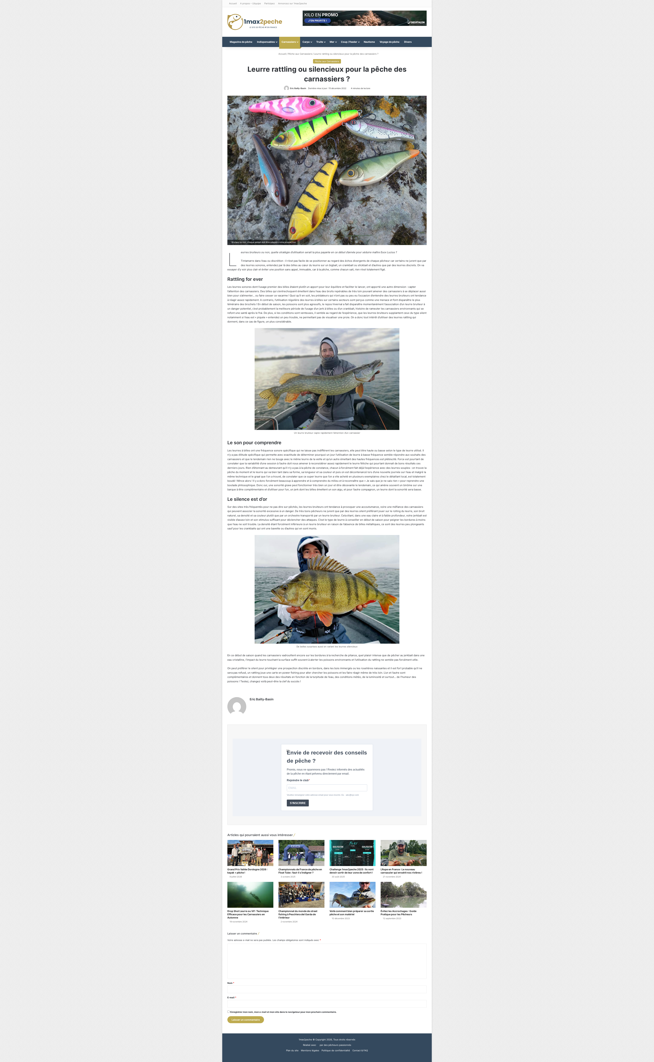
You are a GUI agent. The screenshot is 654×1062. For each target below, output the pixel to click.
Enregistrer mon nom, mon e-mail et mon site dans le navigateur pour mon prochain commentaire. (283, 1012)
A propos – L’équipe (250, 3)
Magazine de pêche (241, 41)
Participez (269, 3)
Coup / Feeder (349, 41)
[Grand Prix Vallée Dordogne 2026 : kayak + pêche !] (250, 853)
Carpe (306, 41)
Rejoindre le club (298, 780)
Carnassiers (289, 41)
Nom (230, 983)
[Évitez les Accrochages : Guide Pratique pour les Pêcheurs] (404, 895)
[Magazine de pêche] (254, 22)
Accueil (233, 3)
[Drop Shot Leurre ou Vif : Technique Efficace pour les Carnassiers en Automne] (250, 895)
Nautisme (369, 41)
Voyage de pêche (389, 41)
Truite (319, 41)
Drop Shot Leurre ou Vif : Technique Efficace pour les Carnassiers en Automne (248, 914)
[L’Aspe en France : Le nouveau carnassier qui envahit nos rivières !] (404, 853)
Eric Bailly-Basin (298, 88)
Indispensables (266, 41)
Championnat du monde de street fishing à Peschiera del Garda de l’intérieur (297, 914)
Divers (408, 41)
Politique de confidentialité (336, 1050)
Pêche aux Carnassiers (300, 53)
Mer (332, 41)
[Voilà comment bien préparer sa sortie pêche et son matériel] (353, 895)
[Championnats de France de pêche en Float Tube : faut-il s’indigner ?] (301, 853)
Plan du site (292, 1050)
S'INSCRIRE (298, 803)
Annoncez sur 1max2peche (292, 3)
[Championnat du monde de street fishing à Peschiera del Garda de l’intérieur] (301, 895)
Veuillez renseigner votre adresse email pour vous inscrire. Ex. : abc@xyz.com (323, 795)
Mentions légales (310, 1050)
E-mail (231, 997)
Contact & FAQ (360, 1050)
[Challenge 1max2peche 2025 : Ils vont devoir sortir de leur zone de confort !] (353, 853)
